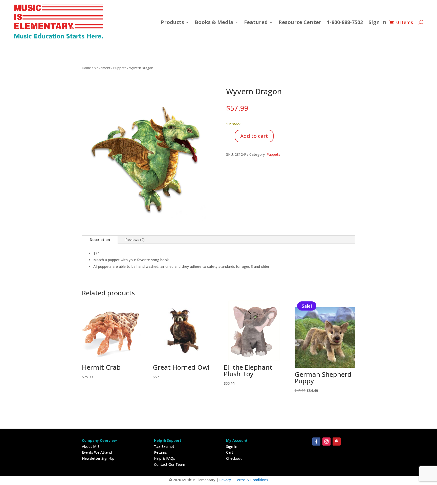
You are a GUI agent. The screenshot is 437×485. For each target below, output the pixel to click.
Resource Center (299, 22)
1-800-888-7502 (345, 22)
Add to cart (254, 136)
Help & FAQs (164, 458)
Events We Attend (97, 452)
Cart (229, 452)
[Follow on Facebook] (316, 441)
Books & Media (214, 22)
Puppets (119, 67)
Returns (160, 452)
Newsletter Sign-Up (98, 458)
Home (86, 67)
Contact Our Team (169, 464)
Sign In (377, 22)
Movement (102, 67)
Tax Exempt (164, 446)
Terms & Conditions (251, 479)
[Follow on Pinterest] (337, 441)
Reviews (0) (134, 239)
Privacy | (227, 479)
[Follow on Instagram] (326, 441)
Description (100, 239)
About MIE (90, 446)
